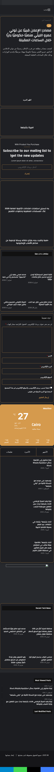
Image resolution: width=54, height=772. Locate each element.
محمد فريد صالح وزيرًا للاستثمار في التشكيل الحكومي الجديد (14, 630)
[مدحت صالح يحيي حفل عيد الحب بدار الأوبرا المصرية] (40, 293)
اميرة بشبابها (27, 127)
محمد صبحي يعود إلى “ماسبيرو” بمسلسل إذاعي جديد (14, 276)
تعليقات (9, 452)
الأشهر (45, 452)
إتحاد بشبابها (9, 755)
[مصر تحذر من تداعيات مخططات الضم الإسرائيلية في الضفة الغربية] (27, 740)
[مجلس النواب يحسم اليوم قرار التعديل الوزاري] (40, 648)
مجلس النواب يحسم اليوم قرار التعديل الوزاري (40, 658)
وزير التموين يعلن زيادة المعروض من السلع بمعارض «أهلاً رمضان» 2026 (15, 659)
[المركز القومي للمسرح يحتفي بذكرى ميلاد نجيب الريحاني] (14, 293)
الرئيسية (48, 20)
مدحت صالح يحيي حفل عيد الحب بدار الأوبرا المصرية (40, 303)
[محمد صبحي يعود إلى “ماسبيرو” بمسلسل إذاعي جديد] (14, 265)
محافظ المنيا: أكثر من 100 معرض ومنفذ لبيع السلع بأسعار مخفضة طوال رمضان (40, 631)
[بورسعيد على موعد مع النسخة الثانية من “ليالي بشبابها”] (16, 488)
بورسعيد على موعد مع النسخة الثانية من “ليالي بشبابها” (42, 483)
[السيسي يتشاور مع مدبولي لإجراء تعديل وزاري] (44, 730)
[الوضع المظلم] (9, 10)
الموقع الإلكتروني (46, 377)
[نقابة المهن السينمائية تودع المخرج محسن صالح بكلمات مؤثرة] (40, 265)
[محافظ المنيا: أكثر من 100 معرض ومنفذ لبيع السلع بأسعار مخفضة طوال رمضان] (40, 619)
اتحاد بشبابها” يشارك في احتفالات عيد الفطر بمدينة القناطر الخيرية (42, 524)
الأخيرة (27, 452)
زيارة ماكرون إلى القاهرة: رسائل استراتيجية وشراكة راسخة (42, 462)
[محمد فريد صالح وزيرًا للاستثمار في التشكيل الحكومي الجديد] (13, 619)
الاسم (49, 356)
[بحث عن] (5, 10)
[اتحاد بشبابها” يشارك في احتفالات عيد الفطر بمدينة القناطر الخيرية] (16, 529)
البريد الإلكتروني (46, 366)
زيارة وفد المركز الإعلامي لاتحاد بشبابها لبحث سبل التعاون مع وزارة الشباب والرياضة (42, 505)
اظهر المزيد (27, 100)
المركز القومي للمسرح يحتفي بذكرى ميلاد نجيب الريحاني (15, 303)
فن (43, 20)
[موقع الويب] (27, 131)
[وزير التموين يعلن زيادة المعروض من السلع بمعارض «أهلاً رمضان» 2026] (13, 648)
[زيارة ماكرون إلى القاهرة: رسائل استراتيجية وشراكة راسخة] (16, 468)
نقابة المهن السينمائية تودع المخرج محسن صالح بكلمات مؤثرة (41, 277)
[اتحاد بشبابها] (27, 10)
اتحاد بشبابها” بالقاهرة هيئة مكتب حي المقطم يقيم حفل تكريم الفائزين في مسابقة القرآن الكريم (42, 546)
